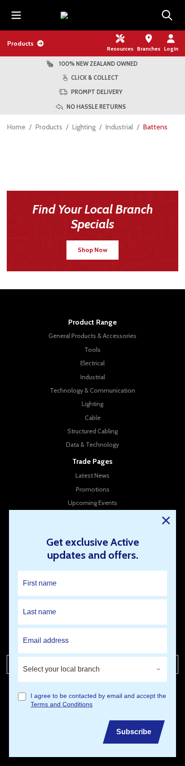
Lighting (84, 127)
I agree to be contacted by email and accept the (98, 700)
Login (171, 48)
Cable (93, 418)
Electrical (92, 363)
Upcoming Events (92, 503)
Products (20, 43)
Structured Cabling (92, 431)
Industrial (119, 127)
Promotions (93, 489)
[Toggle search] (167, 15)
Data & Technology (92, 445)
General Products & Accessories (92, 336)
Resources (120, 48)
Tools (92, 350)
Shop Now (92, 250)
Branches (148, 48)
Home (16, 127)
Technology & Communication (92, 390)
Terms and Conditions (61, 704)
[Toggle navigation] (16, 15)
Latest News (92, 475)
